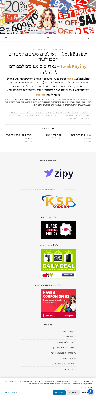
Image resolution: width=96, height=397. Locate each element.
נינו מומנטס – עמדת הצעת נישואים (64, 364)
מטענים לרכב (29, 115)
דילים (22, 112)
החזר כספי (14, 112)
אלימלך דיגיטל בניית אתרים (66, 342)
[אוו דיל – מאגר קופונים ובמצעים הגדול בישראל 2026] (48, 17)
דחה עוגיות (73, 392)
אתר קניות (49, 112)
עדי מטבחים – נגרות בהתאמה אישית (63, 353)
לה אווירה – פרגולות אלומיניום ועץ (64, 347)
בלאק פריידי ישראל (69, 331)
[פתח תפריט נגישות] (91, 392)
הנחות (87, 115)
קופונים (11, 115)
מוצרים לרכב (48, 115)
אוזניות (68, 112)
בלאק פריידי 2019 (53, 134)
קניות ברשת (73, 118)
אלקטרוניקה (59, 112)
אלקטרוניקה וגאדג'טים (53, 50)
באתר (70, 78)
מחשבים (38, 115)
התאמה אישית (87, 392)
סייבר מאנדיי (48, 99)
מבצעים (75, 99)
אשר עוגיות (59, 392)
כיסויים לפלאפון (68, 115)
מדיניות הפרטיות (87, 387)
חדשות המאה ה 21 (69, 369)
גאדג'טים (30, 112)
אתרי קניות (37, 50)
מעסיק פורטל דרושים (69, 358)
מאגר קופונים (84, 99)
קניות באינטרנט (84, 118)
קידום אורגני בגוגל (9, 392)
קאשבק (19, 115)
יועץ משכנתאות (71, 337)
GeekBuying (74, 66)
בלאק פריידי (60, 99)
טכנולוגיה (79, 115)
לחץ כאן (40, 95)
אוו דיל (76, 112)
